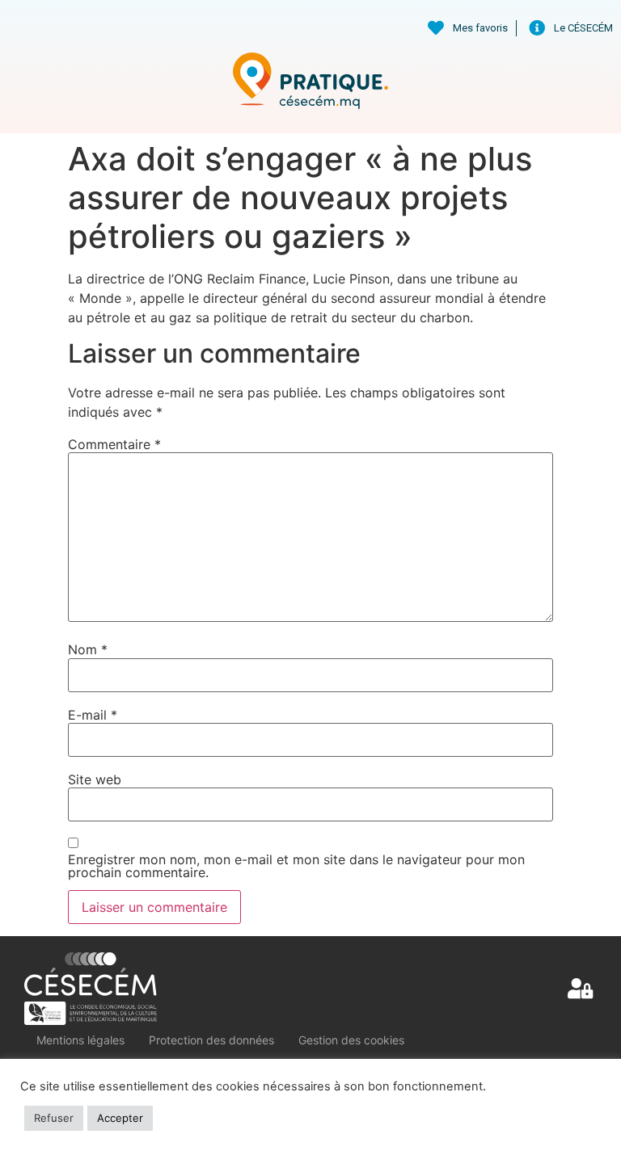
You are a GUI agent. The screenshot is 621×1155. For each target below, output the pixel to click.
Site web (94, 779)
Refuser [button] (54, 1117)
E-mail (92, 714)
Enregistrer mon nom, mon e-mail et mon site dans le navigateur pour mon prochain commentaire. (296, 866)
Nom (88, 649)
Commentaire (114, 444)
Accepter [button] (120, 1117)
